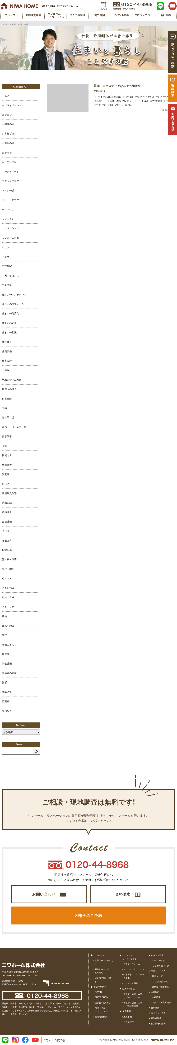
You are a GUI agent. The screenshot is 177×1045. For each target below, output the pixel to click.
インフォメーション (13, 105)
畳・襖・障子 (9, 559)
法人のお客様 (128, 988)
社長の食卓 (8, 597)
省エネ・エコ (9, 578)
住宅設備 (7, 351)
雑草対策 (7, 691)
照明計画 (7, 521)
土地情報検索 (101, 1016)
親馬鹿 (5, 654)
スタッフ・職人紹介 (161, 1002)
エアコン (7, 114)
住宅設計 (7, 360)
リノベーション (10, 228)
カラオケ (7, 152)
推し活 (5, 483)
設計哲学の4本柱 (102, 1002)
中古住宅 (7, 266)
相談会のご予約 (88, 915)
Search (21, 744)
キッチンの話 (9, 162)
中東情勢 (7, 285)
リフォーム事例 (130, 983)
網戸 (4, 635)
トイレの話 (8, 190)
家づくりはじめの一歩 (14, 427)
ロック (5, 247)
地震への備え (9, 389)
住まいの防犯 (9, 332)
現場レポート (9, 550)
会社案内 (155, 991)
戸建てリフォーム (131, 963)
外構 (4, 408)
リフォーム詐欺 (10, 237)
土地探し (7, 370)
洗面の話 (7, 502)
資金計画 (7, 663)
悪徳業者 (7, 464)
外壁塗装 (7, 398)
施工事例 (126, 1011)
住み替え (7, 341)
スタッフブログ (10, 181)
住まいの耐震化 (10, 313)
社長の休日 (8, 587)
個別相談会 (156, 1018)
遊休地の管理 (9, 673)
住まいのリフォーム (13, 304)
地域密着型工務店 (11, 379)
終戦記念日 (8, 625)
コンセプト (99, 955)
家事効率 (7, 436)
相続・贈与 (8, 569)
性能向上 (7, 455)
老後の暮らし (9, 644)
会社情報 (156, 997)
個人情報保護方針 (159, 1023)
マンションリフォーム (133, 969)
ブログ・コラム (158, 970)
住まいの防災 (9, 322)
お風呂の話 (8, 143)
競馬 (4, 616)
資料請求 (122, 894)
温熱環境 (7, 512)
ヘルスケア (8, 209)
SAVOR (98, 991)
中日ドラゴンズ (10, 275)
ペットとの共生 (10, 200)
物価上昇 (7, 540)
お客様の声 (8, 124)
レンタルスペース (160, 965)
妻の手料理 (8, 417)
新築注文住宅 (9, 493)
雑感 (4, 682)
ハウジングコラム (160, 981)
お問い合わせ (44, 894)
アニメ (5, 95)
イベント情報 (157, 955)
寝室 (4, 446)
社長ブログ (8, 606)
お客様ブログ (9, 133)
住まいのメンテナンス (14, 294)
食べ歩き (7, 710)
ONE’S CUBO (101, 997)
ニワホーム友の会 (54, 1040)
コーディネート (10, 171)
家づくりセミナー (159, 1012)
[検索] (36, 751)
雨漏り (5, 701)
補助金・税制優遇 (160, 986)
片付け (5, 531)
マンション (8, 218)
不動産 (5, 256)
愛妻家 (5, 474)
